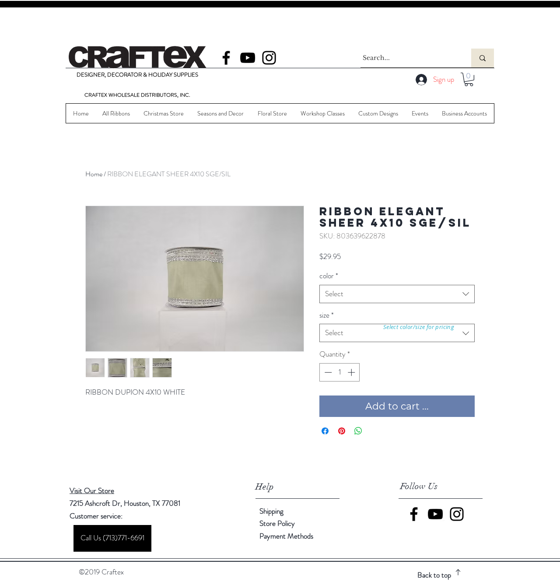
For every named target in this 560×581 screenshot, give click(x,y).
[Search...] (482, 58)
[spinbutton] (340, 372)
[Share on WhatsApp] (358, 431)
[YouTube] (247, 58)
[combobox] (397, 294)
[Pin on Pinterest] (341, 431)
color (328, 276)
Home (93, 174)
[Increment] (352, 372)
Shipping (271, 511)
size (326, 315)
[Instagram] (269, 58)
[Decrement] (327, 372)
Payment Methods (287, 536)
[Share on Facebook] (325, 431)
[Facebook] (226, 58)
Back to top (434, 575)
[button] (469, 79)
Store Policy (277, 523)
